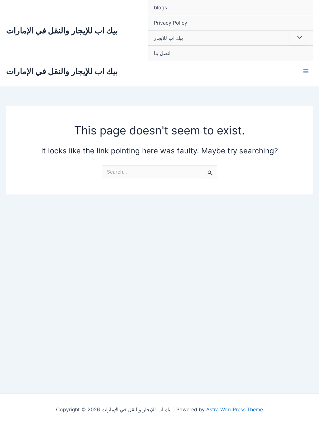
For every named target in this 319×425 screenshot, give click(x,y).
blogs (160, 7)
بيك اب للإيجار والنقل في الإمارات (62, 30)
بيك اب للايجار (168, 38)
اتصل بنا (162, 53)
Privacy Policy (170, 23)
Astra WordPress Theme (234, 409)
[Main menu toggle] (306, 71)
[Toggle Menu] (298, 37)
